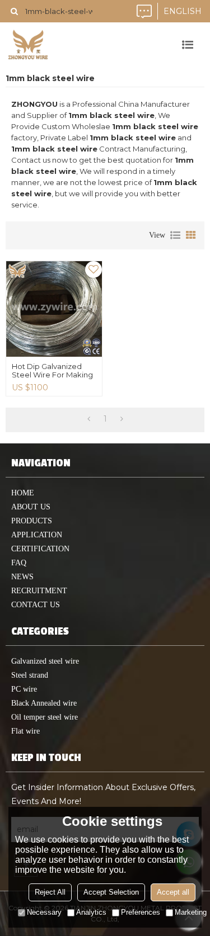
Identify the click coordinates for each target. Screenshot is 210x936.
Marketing (191, 912)
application (36, 535)
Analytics (91, 912)
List (175, 235)
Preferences (140, 912)
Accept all (173, 892)
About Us (30, 507)
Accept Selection (111, 892)
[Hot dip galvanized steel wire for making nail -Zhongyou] (54, 309)
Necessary (44, 912)
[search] (14, 11)
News (22, 577)
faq (18, 563)
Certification (40, 549)
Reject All (50, 892)
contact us (35, 605)
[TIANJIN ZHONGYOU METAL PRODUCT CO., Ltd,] (28, 45)
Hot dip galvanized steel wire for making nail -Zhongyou (52, 374)
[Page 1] (89, 418)
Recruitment (39, 591)
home (22, 493)
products (31, 521)
